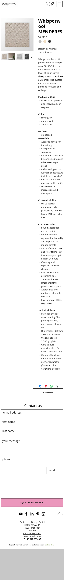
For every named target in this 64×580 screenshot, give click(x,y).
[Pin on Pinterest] (46, 386)
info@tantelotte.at (32, 533)
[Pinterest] (37, 514)
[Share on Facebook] (40, 386)
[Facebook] (26, 514)
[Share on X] (57, 386)
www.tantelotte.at (32, 536)
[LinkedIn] (32, 514)
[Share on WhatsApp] (51, 386)
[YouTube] (20, 514)
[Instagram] (43, 514)
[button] (53, 4)
